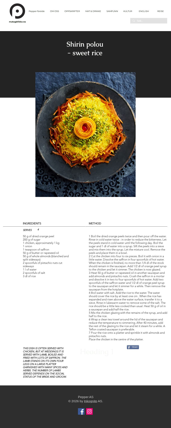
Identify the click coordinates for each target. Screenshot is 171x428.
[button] (72, 11)
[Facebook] (81, 411)
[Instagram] (89, 411)
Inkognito (90, 401)
